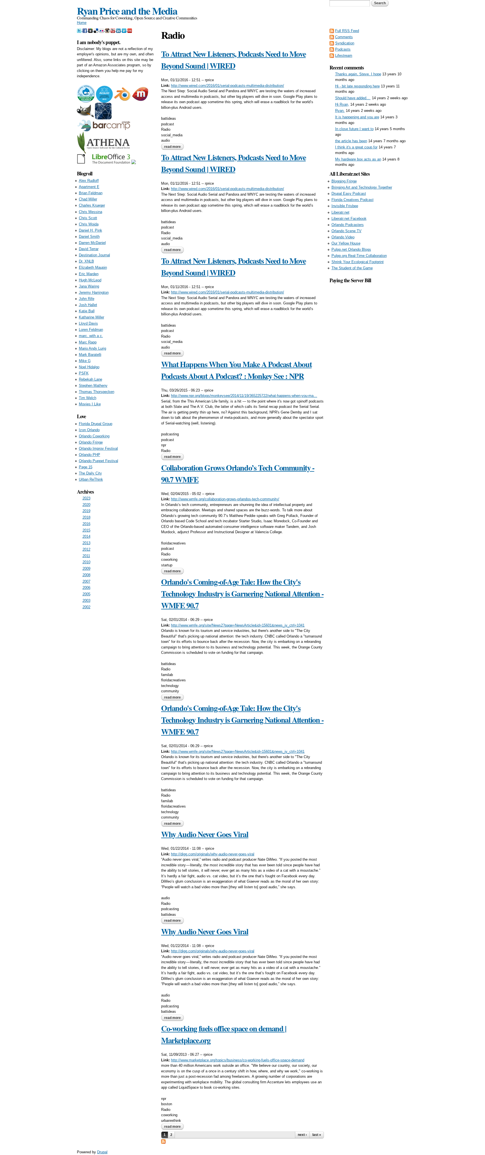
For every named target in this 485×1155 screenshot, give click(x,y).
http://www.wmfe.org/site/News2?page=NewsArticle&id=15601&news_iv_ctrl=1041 (238, 625)
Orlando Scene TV (346, 231)
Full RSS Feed (347, 31)
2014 (86, 536)
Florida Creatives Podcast (352, 200)
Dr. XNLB (86, 261)
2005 (86, 594)
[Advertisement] (368, 368)
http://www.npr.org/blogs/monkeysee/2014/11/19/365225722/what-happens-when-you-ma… (244, 396)
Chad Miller (88, 199)
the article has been (351, 141)
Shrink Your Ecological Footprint (357, 262)
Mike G (85, 361)
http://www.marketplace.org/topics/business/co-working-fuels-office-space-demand (237, 1060)
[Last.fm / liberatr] (129, 30)
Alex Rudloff (89, 180)
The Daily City (90, 473)
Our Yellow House (345, 243)
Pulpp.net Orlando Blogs (351, 249)
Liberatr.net (340, 212)
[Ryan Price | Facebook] (85, 30)
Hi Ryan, (342, 104)
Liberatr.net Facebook (349, 218)
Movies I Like (90, 404)
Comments (344, 37)
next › (302, 1135)
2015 (86, 530)
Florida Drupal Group (95, 424)
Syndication (344, 43)
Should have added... (353, 98)
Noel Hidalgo (89, 367)
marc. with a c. (91, 336)
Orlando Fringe (91, 442)
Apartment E (89, 187)
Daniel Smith (89, 236)
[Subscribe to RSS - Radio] (163, 1141)
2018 (86, 517)
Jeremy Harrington (94, 292)
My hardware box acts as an (358, 159)
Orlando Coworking (94, 436)
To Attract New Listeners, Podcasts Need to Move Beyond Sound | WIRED (233, 59)
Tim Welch (87, 398)
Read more (174, 147)
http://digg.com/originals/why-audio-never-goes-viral (212, 854)
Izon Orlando (89, 430)
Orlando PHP (89, 455)
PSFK (84, 373)
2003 (86, 600)
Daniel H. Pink (90, 230)
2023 (86, 498)
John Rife (86, 299)
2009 (86, 568)
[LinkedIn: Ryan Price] (119, 30)
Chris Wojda (89, 224)
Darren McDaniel (92, 243)
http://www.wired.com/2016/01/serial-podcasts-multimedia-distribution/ (227, 85)
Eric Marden (89, 274)
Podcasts (343, 49)
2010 (86, 562)
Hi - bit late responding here (357, 86)
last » (316, 1135)
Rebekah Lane (90, 379)
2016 (86, 524)
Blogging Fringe (344, 181)
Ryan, (340, 111)
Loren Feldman (91, 329)
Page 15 (85, 467)
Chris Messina (90, 212)
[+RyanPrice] (91, 30)
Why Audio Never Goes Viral (204, 834)
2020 (86, 505)
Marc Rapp (88, 342)
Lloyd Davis (88, 323)
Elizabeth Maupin (93, 267)
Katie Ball (87, 311)
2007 (86, 581)
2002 (86, 607)
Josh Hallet (88, 305)
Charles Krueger (92, 205)
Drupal (102, 1152)
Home (81, 23)
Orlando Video (342, 237)
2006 (86, 588)
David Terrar (89, 249)
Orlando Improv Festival (98, 448)
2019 (86, 511)
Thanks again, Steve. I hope (358, 74)
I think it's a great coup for (356, 147)
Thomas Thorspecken (96, 392)
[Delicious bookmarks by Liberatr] (96, 30)
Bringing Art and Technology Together (361, 187)
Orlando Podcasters (347, 225)
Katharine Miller (91, 317)
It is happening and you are (357, 117)
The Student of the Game (352, 268)
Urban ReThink (91, 479)
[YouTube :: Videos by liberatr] (113, 30)
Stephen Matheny (93, 385)
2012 (86, 549)
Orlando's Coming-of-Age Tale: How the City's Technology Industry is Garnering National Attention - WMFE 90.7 (242, 593)
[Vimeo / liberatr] (124, 30)
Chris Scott (88, 218)
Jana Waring (89, 286)
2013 (86, 543)
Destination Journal (94, 255)
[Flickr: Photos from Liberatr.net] (102, 30)
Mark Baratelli (90, 354)
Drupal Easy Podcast (348, 193)
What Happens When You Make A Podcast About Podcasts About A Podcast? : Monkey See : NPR (236, 370)
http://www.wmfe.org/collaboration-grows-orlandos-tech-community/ (225, 499)
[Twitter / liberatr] (80, 30)
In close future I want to (354, 129)
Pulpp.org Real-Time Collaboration (359, 256)
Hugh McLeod (90, 280)
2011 (86, 556)
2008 (86, 575)
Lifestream (343, 55)
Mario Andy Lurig (92, 348)
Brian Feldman (90, 193)
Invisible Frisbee (344, 206)
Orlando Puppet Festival (98, 461)
